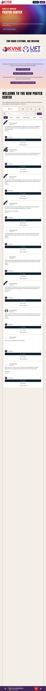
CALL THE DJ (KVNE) (23, 69)
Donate (36, 2)
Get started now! (9, 29)
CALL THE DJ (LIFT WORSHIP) (23, 73)
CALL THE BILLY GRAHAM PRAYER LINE (23, 82)
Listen (42, 2)
